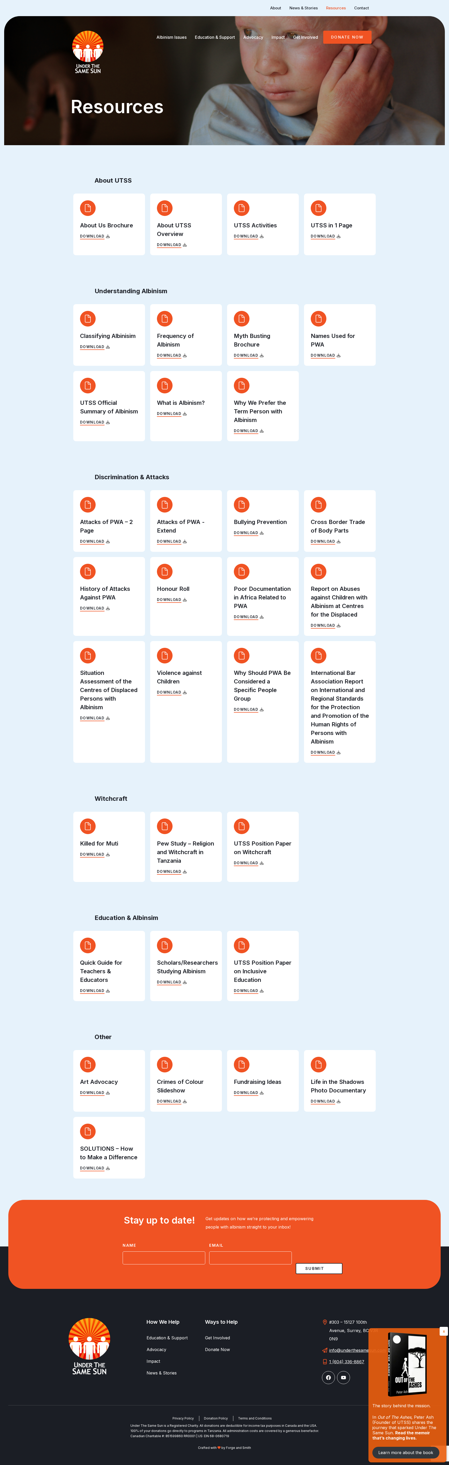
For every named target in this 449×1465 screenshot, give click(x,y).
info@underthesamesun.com (357, 1350)
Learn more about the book (405, 1452)
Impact (278, 37)
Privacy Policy (183, 1418)
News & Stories (303, 7)
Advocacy (253, 37)
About (275, 7)
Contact (361, 7)
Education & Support (215, 37)
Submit (315, 1268)
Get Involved (305, 37)
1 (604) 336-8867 (346, 1361)
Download (92, 236)
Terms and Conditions (255, 1418)
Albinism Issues (171, 37)
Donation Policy (216, 1418)
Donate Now (347, 37)
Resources (336, 7)
